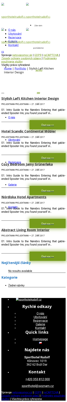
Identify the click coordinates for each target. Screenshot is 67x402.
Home (8, 68)
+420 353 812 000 (37, 379)
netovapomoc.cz (22, 392)
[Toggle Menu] (2, 93)
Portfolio (20, 68)
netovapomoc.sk (22, 55)
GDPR (38, 392)
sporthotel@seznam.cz (38, 386)
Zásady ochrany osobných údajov (21, 58)
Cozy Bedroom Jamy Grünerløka (27, 164)
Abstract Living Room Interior (25, 230)
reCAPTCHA (51, 55)
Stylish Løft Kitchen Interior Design (30, 98)
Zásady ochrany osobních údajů (20, 395)
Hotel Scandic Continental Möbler (28, 131)
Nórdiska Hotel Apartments (23, 197)
